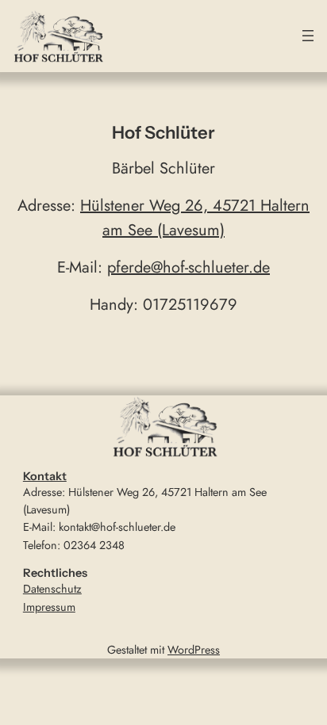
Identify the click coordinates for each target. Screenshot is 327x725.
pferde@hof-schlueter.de (188, 267)
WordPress (193, 650)
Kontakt (45, 476)
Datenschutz (52, 589)
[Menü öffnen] (307, 35)
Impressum (49, 607)
